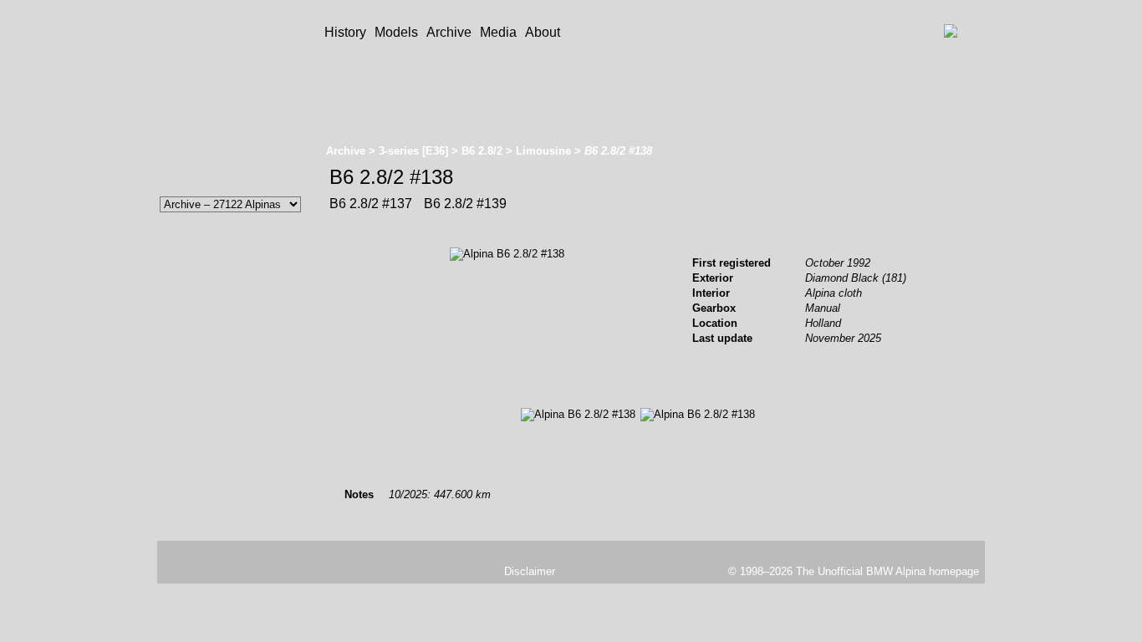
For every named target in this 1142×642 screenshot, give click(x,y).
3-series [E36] (413, 151)
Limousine (543, 151)
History (345, 32)
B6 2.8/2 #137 (370, 203)
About (542, 32)
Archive (449, 32)
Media (498, 32)
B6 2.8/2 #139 (464, 203)
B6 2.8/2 (481, 151)
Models (396, 32)
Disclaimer (529, 571)
